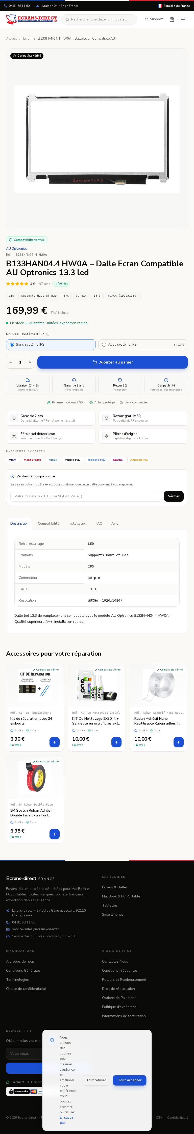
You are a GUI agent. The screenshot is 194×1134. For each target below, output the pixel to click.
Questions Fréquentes (120, 970)
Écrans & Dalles (115, 887)
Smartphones (113, 914)
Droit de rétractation (118, 988)
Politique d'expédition (119, 1006)
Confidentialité (177, 1118)
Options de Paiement (119, 997)
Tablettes (110, 905)
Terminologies (17, 979)
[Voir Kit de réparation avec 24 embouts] (35, 707)
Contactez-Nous (115, 961)
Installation (78, 523)
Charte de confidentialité (26, 988)
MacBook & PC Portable (121, 896)
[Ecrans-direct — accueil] (31, 19)
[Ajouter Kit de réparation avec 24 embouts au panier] (55, 742)
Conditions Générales (23, 970)
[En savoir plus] (48, 334)
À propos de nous (20, 961)
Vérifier (174, 496)
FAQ (99, 523)
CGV (159, 1118)
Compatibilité (49, 523)
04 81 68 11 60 (19, 6)
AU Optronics (16, 248)
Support (156, 19)
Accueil (11, 38)
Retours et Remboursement (124, 979)
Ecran (27, 38)
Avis (114, 523)
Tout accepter (129, 1080)
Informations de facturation (124, 1016)
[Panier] (172, 19)
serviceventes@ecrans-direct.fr (35, 929)
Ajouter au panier (116, 362)
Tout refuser (96, 1080)
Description (19, 523)
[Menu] (183, 19)
